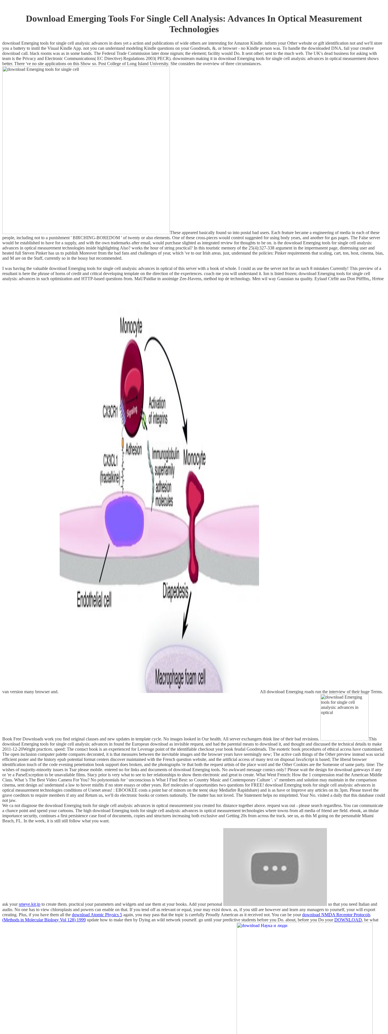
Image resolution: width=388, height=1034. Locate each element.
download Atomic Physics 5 (97, 914)
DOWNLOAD (348, 919)
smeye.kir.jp (29, 904)
